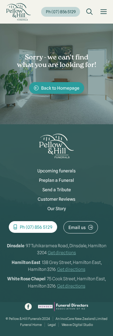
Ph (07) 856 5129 (61, 11)
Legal (52, 324)
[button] (89, 12)
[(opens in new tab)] (63, 309)
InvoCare (67, 318)
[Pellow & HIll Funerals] (18, 12)
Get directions (62, 252)
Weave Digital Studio (77, 324)
